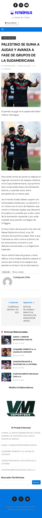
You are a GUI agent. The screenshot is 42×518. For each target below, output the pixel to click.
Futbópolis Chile (9, 66)
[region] (21, 408)
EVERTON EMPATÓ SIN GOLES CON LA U (18, 470)
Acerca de (6, 272)
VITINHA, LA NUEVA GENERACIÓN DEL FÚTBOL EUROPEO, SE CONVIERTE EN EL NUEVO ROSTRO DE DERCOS (21, 436)
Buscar (36, 482)
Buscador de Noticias (12, 477)
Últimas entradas (18, 272)
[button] (20, 424)
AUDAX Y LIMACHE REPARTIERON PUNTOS (19, 445)
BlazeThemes (29, 510)
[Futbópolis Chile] (7, 285)
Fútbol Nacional (8, 38)
